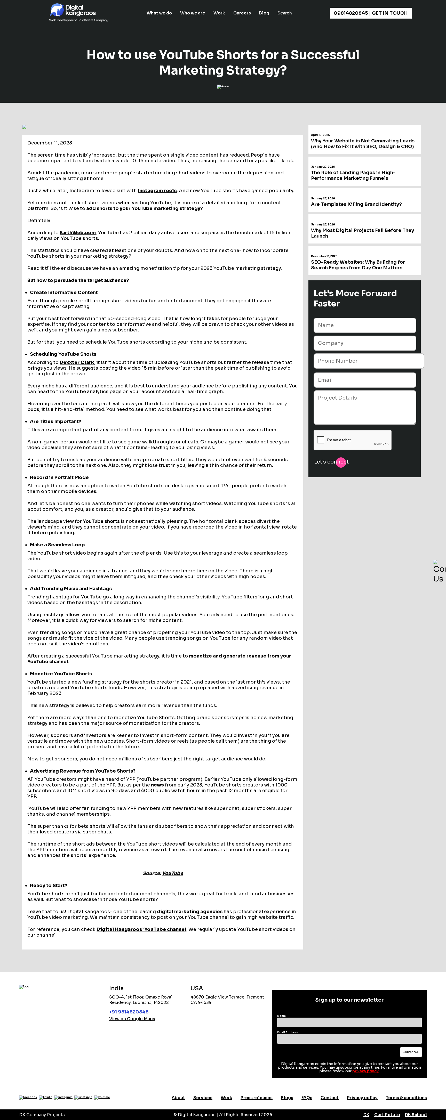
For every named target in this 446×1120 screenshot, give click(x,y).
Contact (330, 1097)
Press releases (257, 1097)
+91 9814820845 (129, 1012)
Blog (264, 13)
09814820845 (351, 13)
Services (202, 1097)
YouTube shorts (101, 521)
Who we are (192, 13)
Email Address (287, 1032)
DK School (416, 1114)
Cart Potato (387, 1114)
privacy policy (365, 1071)
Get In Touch (389, 13)
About (178, 1097)
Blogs (287, 1097)
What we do (159, 13)
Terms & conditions (406, 1097)
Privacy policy (362, 1097)
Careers (242, 13)
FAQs (306, 1097)
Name (281, 1016)
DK (366, 1114)
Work (219, 13)
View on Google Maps (132, 1018)
